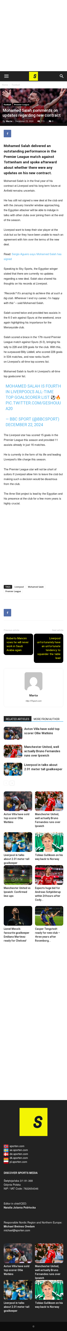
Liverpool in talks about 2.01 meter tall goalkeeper (16, 859)
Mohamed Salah (36, 586)
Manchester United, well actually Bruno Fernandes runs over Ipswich (42, 751)
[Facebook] (7, 133)
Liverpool (19, 586)
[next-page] (12, 783)
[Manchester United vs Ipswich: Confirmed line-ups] (18, 875)
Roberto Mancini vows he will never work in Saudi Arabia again (18, 644)
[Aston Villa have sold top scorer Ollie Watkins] (13, 733)
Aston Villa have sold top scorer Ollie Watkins (16, 818)
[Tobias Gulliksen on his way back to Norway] (49, 842)
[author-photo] (33, 690)
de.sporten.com (19, 1154)
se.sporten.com (19, 1150)
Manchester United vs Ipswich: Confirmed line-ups (17, 892)
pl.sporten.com (18, 1162)
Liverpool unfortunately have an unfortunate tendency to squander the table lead (48, 648)
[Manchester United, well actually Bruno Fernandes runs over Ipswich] (13, 751)
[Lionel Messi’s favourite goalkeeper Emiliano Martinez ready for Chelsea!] (18, 916)
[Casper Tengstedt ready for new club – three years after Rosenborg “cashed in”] (49, 916)
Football (16, 84)
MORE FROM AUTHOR (47, 719)
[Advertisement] (33, 35)
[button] (6, 76)
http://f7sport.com (34, 700)
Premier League (21, 104)
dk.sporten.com (19, 1158)
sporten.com (17, 1146)
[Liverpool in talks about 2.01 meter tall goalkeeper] (13, 769)
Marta (9, 121)
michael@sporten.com (17, 1230)
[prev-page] (6, 783)
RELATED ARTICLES (17, 719)
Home (5, 84)
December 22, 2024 (24, 424)
